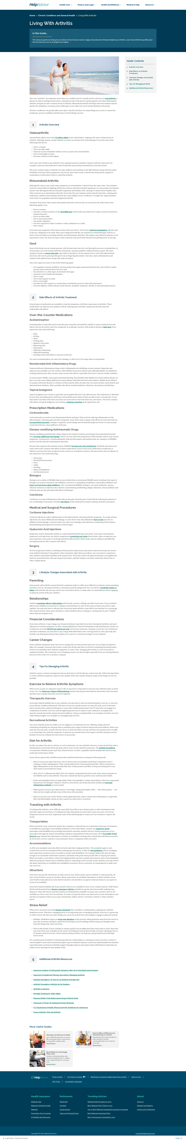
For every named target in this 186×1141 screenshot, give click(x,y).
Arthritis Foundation (107, 748)
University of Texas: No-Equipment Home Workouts (53, 1003)
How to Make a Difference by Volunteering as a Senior (104, 1034)
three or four (99, 520)
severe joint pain (51, 253)
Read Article (50, 1043)
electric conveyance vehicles (62, 889)
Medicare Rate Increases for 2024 (99, 1102)
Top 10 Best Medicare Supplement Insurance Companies (107, 1109)
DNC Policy (56, 1082)
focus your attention (66, 919)
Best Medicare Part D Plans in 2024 (99, 1106)
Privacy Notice (57, 1077)
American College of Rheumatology (56, 691)
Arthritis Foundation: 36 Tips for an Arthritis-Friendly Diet (56, 980)
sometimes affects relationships (49, 603)
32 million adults (61, 138)
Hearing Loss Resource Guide (58, 1035)
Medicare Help (133, 5)
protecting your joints (79, 536)
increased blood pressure (40, 422)
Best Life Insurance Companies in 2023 (101, 1117)
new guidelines (96, 850)
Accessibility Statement (73, 1082)
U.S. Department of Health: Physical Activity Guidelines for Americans (60, 1008)
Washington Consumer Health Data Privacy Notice (108, 1077)
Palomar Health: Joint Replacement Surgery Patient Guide (55, 998)
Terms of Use (136, 1077)
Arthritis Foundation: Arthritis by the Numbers (51, 984)
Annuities (63, 1106)
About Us (140, 1102)
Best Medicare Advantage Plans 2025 (56, 1053)
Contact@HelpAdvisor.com (145, 1134)
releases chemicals (62, 910)
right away (107, 327)
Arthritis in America (41, 989)
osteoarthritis (110, 98)
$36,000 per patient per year (58, 629)
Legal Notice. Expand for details (16, 1138)
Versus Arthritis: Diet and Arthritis (47, 1012)
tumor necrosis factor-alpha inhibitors (45, 485)
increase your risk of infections (83, 446)
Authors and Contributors (146, 1109)
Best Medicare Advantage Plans (98, 1113)
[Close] (179, 1137)
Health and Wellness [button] (110, 5)
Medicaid (34, 1109)
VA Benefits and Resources (40, 1117)
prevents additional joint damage (47, 437)
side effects (64, 502)
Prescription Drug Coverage (41, 1113)
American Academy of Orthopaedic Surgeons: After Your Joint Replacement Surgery (65, 970)
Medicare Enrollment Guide (40, 1106)
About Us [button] (149, 5)
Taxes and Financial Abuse (69, 1113)
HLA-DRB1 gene (66, 212)
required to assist (102, 829)
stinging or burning (74, 402)
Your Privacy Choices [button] (74, 1077)
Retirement (64, 1102)
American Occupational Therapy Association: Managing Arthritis (59, 975)
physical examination (98, 230)
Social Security (65, 1109)
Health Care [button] (64, 5)
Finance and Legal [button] (86, 5)
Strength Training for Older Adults (47, 994)
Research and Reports (145, 1106)
